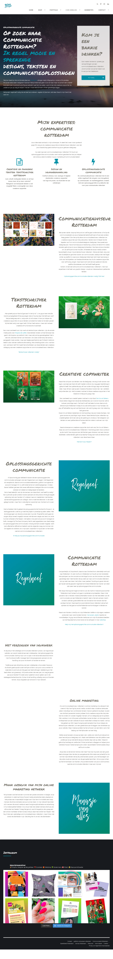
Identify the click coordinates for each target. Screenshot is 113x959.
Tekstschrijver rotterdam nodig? (29, 352)
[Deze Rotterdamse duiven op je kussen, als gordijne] (43, 883)
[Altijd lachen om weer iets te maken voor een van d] (96, 910)
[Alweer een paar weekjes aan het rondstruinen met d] (43, 910)
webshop (103, 620)
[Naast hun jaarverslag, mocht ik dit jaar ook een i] (69, 910)
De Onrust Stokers (102, 398)
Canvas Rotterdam (80, 943)
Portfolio (54, 10)
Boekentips (89, 10)
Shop (40, 10)
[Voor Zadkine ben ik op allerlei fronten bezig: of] (96, 883)
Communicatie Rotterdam (100, 941)
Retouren (90, 943)
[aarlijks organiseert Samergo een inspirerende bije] (16, 883)
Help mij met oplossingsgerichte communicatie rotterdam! (84, 624)
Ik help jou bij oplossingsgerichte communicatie (28, 536)
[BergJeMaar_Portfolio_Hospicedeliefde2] (28, 230)
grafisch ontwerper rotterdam (82, 941)
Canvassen (90, 615)
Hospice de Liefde (20, 333)
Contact (102, 10)
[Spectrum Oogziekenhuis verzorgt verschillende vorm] (69, 883)
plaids (97, 615)
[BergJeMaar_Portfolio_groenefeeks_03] (84, 312)
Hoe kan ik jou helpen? (84, 442)
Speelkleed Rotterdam (67, 943)
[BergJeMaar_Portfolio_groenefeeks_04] (28, 387)
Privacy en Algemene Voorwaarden (99, 945)
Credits (106, 943)
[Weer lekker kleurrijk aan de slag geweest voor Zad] (16, 910)
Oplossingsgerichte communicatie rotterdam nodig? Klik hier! (84, 276)
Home (31, 10)
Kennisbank (98, 943)
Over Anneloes (71, 10)
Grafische (34, 80)
